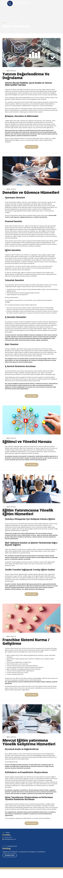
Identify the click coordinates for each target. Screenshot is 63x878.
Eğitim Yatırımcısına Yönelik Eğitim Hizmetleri (27, 512)
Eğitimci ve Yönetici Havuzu (27, 441)
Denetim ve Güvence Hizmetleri (30, 192)
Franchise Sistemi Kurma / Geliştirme (25, 641)
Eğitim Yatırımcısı (11, 70)
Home (9, 23)
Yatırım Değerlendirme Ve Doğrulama (25, 75)
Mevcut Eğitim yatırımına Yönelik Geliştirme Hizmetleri (28, 742)
